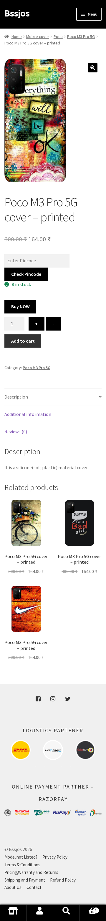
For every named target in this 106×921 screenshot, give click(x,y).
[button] (92, 67)
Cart (88, 914)
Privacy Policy (54, 857)
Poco (58, 36)
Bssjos (16, 13)
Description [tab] (16, 397)
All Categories (13, 913)
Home (16, 36)
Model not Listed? (20, 857)
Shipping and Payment (24, 880)
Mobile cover (37, 36)
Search (66, 913)
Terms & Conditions (22, 864)
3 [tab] (53, 767)
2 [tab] (44, 767)
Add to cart (23, 341)
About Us (12, 887)
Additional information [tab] (27, 414)
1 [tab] (35, 767)
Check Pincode (26, 274)
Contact (34, 887)
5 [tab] (71, 767)
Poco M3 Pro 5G (81, 36)
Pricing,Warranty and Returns (31, 872)
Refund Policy (63, 880)
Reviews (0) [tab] (15, 431)
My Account (39, 913)
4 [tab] (62, 767)
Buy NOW (20, 306)
